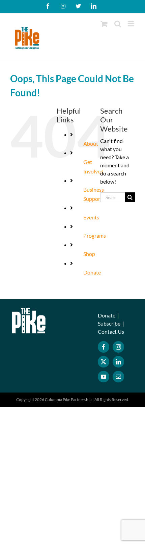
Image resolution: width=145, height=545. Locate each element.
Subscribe (109, 323)
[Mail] (118, 376)
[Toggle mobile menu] (131, 23)
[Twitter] (103, 362)
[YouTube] (103, 376)
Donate (92, 272)
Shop (89, 254)
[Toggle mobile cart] (104, 23)
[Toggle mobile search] (117, 23)
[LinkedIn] (118, 362)
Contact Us (111, 331)
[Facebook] (103, 347)
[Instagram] (118, 347)
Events (91, 217)
